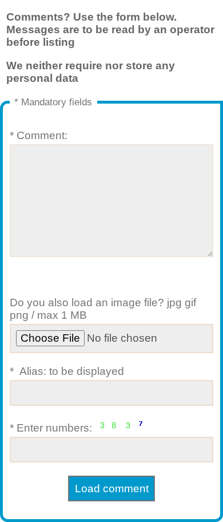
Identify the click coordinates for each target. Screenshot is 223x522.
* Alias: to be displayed (67, 371)
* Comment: (38, 135)
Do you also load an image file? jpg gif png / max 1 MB (103, 308)
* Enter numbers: (52, 428)
